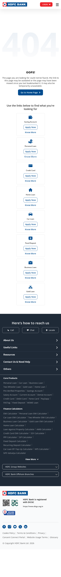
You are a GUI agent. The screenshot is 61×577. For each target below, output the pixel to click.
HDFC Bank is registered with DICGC (35, 500)
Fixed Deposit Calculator (14, 441)
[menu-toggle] (57, 4)
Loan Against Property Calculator (18, 429)
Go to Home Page (29, 92)
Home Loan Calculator (13, 425)
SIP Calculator (25, 437)
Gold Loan (27, 387)
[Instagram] (9, 526)
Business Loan (36, 383)
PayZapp (45, 398)
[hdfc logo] (15, 4)
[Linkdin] (25, 526)
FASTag (6, 402)
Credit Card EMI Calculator (16, 433)
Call (12, 330)
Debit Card (21, 398)
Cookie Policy (9, 533)
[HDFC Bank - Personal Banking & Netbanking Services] (15, 493)
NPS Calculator (42, 449)
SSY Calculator (37, 433)
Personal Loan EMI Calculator (33, 413)
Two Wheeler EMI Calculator (41, 417)
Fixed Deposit (18, 402)
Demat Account (44, 394)
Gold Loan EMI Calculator (41, 421)
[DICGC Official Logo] (14, 502)
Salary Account (10, 394)
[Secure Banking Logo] (9, 512)
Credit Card (8, 398)
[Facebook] (4, 526)
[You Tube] (14, 526)
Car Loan (23, 383)
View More (30, 459)
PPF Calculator (10, 437)
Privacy (41, 533)
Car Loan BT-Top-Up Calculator (18, 449)
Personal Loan (10, 383)
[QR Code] (6, 502)
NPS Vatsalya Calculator (14, 453)
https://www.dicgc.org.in (33, 506)
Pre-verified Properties (14, 390)
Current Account (27, 394)
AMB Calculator (44, 429)
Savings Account (34, 390)
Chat (32, 330)
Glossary (54, 537)
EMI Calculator (10, 413)
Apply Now (30, 127)
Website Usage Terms (37, 537)
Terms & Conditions (26, 533)
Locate (52, 330)
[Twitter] (20, 526)
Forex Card (34, 398)
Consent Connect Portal (14, 537)
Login (45, 4)
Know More (30, 132)
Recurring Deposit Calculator (17, 445)
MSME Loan (32, 402)
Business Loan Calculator (15, 421)
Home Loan (40, 387)
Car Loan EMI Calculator (14, 417)
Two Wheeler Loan (12, 387)
